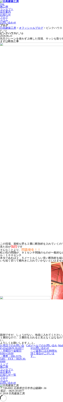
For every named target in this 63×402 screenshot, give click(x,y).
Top (2, 3)
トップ (4, 364)
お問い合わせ (8, 22)
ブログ (4, 17)
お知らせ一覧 (8, 374)
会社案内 (5, 11)
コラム (4, 19)
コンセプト (6, 9)
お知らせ (5, 14)
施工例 (4, 6)
